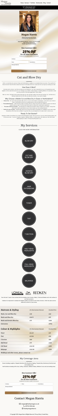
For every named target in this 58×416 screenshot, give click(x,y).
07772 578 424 (30, 8)
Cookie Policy (45, 414)
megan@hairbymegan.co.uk (30, 404)
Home (22, 3)
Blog (44, 3)
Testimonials (39, 3)
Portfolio (33, 3)
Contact (49, 3)
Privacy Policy (38, 414)
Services (27, 3)
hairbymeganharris (30, 408)
